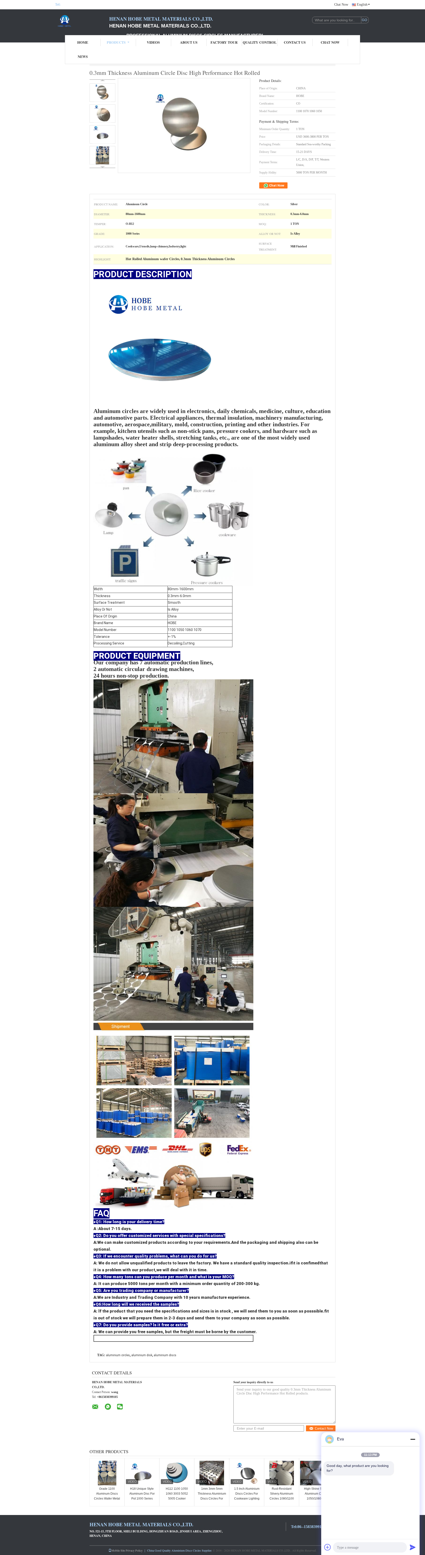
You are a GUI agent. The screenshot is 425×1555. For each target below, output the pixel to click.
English (362, 4)
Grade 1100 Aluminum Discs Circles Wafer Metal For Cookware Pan (107, 1496)
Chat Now (341, 4)
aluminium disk (141, 1355)
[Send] (413, 1547)
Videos (153, 42)
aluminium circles (118, 1355)
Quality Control (259, 42)
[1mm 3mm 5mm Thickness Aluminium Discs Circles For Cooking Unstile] (212, 1473)
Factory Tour (224, 42)
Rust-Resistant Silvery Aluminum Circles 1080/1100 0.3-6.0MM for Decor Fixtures (281, 1498)
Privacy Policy (134, 1550)
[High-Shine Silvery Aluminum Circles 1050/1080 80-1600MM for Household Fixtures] (316, 1473)
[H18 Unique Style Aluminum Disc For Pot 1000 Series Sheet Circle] (142, 1473)
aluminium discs (165, 1355)
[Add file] (327, 1547)
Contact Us (295, 42)
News (83, 56)
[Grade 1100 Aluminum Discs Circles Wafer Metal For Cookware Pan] (107, 1473)
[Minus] (413, 1439)
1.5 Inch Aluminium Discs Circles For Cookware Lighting (246, 1493)
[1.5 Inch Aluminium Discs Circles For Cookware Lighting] (246, 1473)
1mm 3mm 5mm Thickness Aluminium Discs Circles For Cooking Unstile (212, 1496)
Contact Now (324, 1428)
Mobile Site (118, 1550)
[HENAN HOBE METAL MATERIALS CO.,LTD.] (82, 21)
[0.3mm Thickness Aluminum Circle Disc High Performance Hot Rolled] (102, 92)
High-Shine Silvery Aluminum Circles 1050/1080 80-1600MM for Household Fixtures (317, 1498)
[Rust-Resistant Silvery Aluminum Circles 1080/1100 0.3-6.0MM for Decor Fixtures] (281, 1473)
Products (116, 42)
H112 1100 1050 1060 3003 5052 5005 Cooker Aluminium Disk (177, 1496)
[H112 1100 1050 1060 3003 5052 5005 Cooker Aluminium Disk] (177, 1473)
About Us (188, 42)
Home (82, 42)
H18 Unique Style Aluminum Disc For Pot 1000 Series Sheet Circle (142, 1496)
